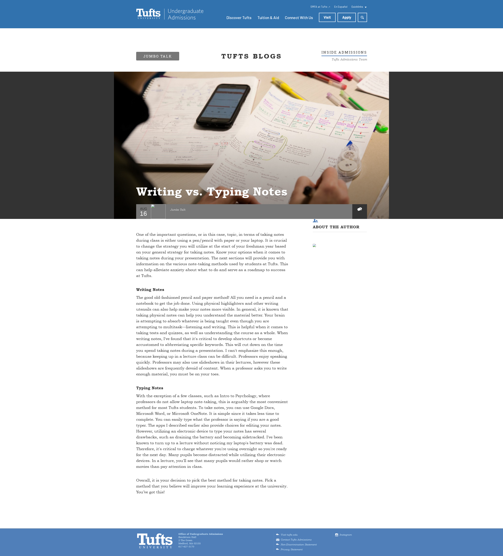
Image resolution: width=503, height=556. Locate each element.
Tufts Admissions (170, 14)
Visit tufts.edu (289, 534)
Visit (327, 17)
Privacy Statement (291, 549)
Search (362, 17)
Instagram (346, 534)
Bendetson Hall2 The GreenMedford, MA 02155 (200, 539)
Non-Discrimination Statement (299, 544)
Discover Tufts (239, 17)
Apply (346, 17)
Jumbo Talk (177, 209)
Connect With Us (299, 17)
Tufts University (155, 541)
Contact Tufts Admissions (296, 539)
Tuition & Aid (268, 17)
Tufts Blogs (251, 56)
